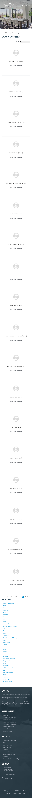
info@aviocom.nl (9, 778)
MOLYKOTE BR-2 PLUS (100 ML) (16, 580)
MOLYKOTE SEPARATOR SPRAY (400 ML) (16, 336)
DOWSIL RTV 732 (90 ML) (16, 305)
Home (3, 33)
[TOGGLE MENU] (29, 5)
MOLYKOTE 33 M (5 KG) (16, 397)
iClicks (26, 790)
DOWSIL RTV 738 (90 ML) (16, 214)
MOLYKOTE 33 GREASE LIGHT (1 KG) (16, 366)
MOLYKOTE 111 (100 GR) (16, 519)
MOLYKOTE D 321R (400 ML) (16, 61)
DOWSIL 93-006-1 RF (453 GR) (16, 244)
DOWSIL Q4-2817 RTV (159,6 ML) (16, 122)
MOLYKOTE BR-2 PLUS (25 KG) (16, 549)
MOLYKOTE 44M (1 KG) (16, 458)
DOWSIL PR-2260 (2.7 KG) (16, 92)
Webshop (8, 33)
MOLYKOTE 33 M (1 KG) (16, 427)
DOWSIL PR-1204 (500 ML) (16, 153)
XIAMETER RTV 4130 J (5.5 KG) (16, 275)
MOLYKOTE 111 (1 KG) (16, 488)
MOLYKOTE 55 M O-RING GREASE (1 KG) (16, 183)
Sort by (18, 42)
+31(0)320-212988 (10, 774)
